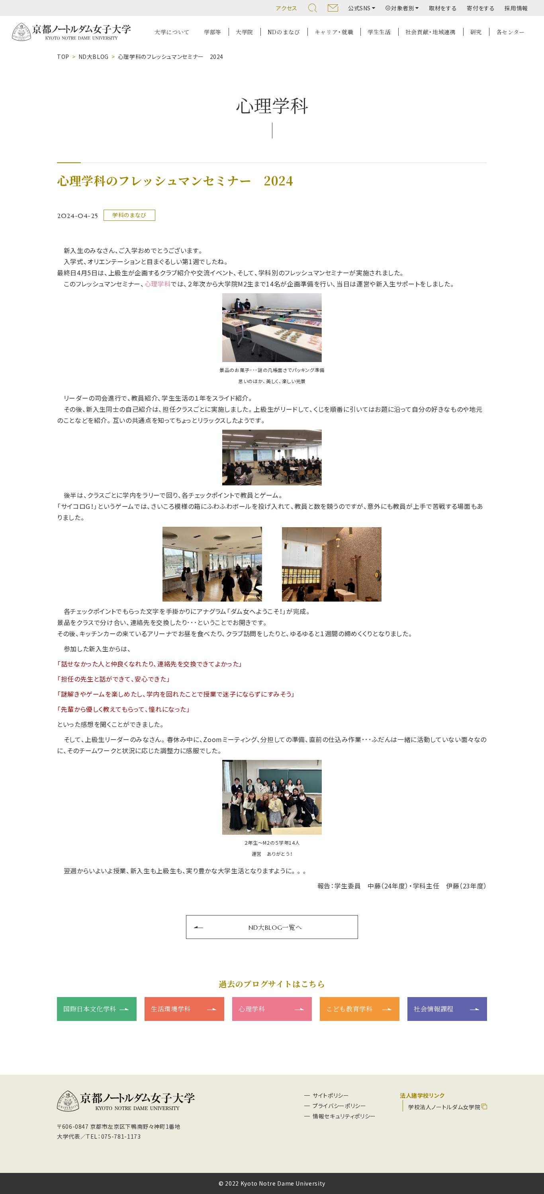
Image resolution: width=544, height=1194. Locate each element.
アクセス (286, 8)
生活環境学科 (171, 1008)
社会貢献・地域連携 (430, 32)
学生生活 (379, 32)
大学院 (244, 32)
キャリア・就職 (334, 32)
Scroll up (528, 1149)
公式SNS (359, 8)
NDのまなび (284, 32)
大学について (172, 32)
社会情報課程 (434, 1008)
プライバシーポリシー (339, 1106)
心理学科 (252, 1008)
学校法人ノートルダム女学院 (444, 1107)
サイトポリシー (331, 1095)
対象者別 (403, 8)
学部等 (212, 32)
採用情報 (516, 8)
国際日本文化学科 (89, 1008)
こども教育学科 (349, 1008)
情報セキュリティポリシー (344, 1116)
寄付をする (481, 8)
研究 (476, 32)
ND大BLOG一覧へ (275, 927)
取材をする (443, 8)
